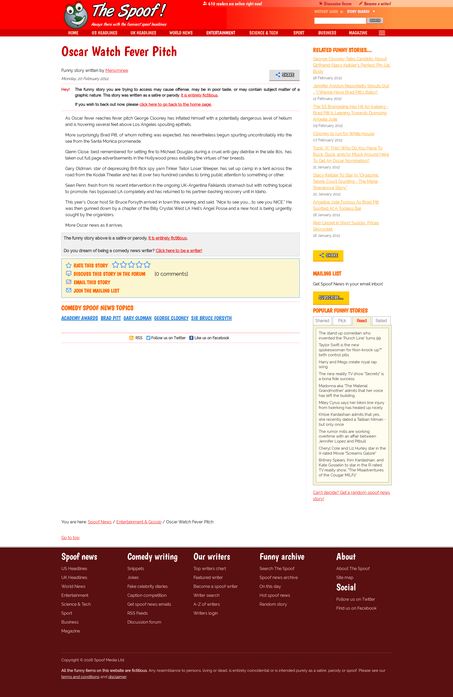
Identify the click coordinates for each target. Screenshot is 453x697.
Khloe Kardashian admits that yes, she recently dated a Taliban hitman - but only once (352, 419)
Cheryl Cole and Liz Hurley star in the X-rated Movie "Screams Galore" (352, 451)
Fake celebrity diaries (147, 586)
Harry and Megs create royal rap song (348, 364)
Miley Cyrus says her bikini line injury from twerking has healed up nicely (351, 405)
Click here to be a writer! (179, 250)
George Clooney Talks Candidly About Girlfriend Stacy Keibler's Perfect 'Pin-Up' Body (352, 65)
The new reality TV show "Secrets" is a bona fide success (351, 376)
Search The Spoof (277, 568)
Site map (344, 577)
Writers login (205, 613)
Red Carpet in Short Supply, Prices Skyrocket (346, 226)
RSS (138, 338)
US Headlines (74, 568)
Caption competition (146, 595)
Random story (273, 604)
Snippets (135, 568)
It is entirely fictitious (199, 95)
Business (70, 622)
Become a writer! (377, 3)
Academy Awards (79, 318)
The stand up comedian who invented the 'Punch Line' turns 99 (350, 335)
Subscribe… (331, 297)
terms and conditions (80, 676)
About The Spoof (353, 568)
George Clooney (171, 318)
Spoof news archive (279, 577)
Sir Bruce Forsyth (211, 318)
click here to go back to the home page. (175, 104)
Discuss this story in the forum (109, 274)
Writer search (206, 595)
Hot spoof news (275, 595)
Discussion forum (338, 3)
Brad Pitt (111, 318)
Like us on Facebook (212, 338)
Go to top (70, 537)
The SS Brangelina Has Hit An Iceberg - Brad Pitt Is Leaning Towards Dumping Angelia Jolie (351, 113)
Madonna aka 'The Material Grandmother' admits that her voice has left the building (351, 391)
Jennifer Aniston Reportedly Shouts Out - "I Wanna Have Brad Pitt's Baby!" (351, 89)
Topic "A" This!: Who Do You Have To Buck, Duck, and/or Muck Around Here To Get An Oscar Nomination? (351, 154)
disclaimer (117, 676)
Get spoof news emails (149, 604)
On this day (270, 586)
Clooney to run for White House (343, 133)
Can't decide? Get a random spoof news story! (351, 495)
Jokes (133, 577)
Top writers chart (209, 568)
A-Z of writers (206, 604)
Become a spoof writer (215, 586)
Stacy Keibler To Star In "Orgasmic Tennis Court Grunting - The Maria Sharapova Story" (346, 181)
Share (288, 75)
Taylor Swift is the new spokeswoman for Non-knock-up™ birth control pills (350, 350)
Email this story (92, 282)
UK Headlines (74, 577)
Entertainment (74, 595)
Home (73, 32)
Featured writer (208, 577)
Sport (66, 613)
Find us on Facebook (356, 608)
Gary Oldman (137, 318)
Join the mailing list (96, 291)
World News (73, 586)
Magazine (70, 631)
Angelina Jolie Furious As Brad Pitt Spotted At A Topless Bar (346, 205)
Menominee (116, 70)
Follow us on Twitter (168, 338)
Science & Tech (76, 604)
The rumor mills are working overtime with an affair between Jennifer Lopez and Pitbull (347, 436)
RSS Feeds (137, 613)
